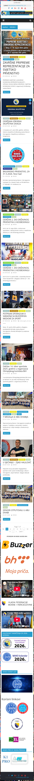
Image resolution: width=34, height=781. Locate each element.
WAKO (19, 414)
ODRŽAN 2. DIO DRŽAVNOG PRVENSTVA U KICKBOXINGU (16, 220)
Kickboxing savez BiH (22, 777)
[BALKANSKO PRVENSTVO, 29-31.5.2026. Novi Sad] (17, 147)
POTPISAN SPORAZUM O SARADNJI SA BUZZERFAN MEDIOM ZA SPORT (15, 316)
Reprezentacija (7, 168)
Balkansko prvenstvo (9, 166)
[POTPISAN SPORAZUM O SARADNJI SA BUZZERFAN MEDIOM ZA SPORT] (17, 292)
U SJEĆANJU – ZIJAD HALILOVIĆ (17, 462)
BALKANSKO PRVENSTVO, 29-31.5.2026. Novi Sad (17, 6)
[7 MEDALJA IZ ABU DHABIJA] (17, 393)
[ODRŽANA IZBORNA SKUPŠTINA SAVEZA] (17, 100)
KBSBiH (15, 76)
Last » (21, 531)
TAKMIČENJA (7, 217)
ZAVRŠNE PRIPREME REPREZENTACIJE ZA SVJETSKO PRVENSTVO (16, 68)
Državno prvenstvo (8, 214)
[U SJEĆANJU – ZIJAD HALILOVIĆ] (17, 441)
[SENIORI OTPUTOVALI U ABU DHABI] (17, 486)
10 (27, 529)
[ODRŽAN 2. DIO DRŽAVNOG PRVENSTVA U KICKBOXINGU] (17, 196)
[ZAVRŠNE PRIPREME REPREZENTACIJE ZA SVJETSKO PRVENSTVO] (17, 32)
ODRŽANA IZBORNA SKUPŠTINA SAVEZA (12, 122)
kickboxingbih (22, 321)
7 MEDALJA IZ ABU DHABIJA (15, 416)
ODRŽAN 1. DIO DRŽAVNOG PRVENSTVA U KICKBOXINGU (16, 269)
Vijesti (16, 59)
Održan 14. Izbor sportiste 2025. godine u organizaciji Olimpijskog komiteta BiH (15, 369)
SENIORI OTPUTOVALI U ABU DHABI (16, 511)
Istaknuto (6, 57)
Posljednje (22, 57)
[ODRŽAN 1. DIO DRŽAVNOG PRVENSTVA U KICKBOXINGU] (17, 244)
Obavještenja (14, 57)
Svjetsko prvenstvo (8, 59)
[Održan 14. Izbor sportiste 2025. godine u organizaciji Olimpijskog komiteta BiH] (17, 345)
